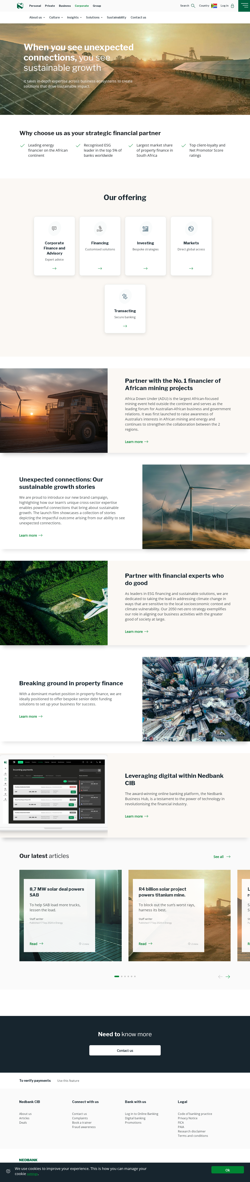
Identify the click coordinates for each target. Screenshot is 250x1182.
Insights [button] (73, 17)
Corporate (82, 5)
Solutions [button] (93, 17)
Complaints (80, 1118)
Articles (24, 1118)
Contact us (138, 17)
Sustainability (116, 17)
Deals (23, 1123)
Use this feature (68, 1081)
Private (50, 5)
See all (219, 856)
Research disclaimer (192, 1131)
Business (65, 5)
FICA (181, 1123)
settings (32, 1174)
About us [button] (35, 17)
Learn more (134, 441)
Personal (35, 5)
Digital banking (135, 1118)
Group (97, 5)
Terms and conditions (193, 1136)
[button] (187, 6)
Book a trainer (82, 1123)
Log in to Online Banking (141, 1114)
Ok (227, 1170)
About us (25, 1114)
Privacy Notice (187, 1118)
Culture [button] (54, 17)
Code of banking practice (195, 1114)
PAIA (181, 1127)
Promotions (133, 1123)
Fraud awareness (84, 1127)
